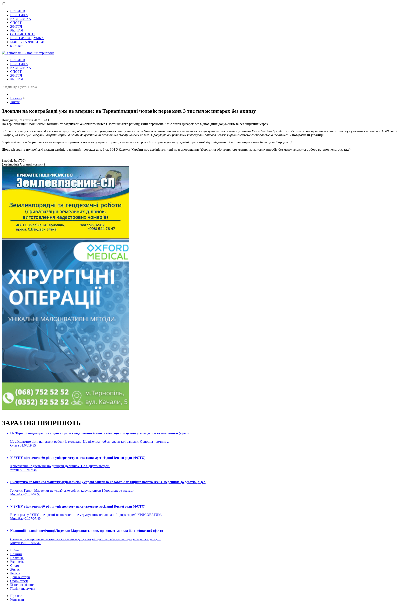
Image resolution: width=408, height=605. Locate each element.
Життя (15, 569)
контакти (16, 45)
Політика (17, 558)
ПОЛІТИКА (19, 15)
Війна (14, 550)
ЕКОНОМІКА (20, 19)
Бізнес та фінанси (22, 584)
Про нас (16, 596)
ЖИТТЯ (16, 26)
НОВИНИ (17, 11)
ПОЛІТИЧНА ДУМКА (27, 38)
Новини (16, 554)
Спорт (14, 565)
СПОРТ (16, 22)
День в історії (20, 577)
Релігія (15, 573)
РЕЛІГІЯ (16, 30)
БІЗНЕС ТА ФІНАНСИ (27, 42)
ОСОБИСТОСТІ (22, 34)
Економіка (17, 562)
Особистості (19, 581)
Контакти (17, 599)
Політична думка (22, 588)
